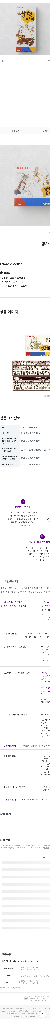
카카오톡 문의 (8, 969)
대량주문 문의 (8, 982)
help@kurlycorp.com (14, 988)
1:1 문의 (46, 848)
